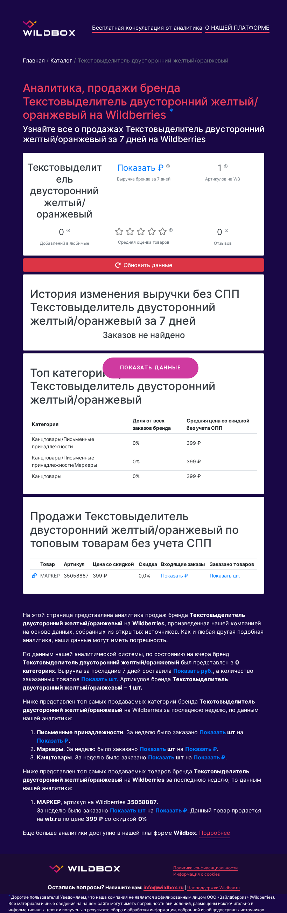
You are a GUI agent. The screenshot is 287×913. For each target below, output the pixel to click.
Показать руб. (193, 670)
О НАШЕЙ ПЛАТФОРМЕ (237, 27)
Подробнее (214, 832)
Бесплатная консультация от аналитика (147, 27)
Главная (34, 60)
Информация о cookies (196, 874)
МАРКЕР (50, 576)
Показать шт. (225, 576)
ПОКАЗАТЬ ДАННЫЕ (150, 368)
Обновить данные (148, 265)
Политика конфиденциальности (205, 867)
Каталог (61, 60)
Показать (213, 732)
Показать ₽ (141, 168)
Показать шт (128, 810)
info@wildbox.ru (164, 887)
